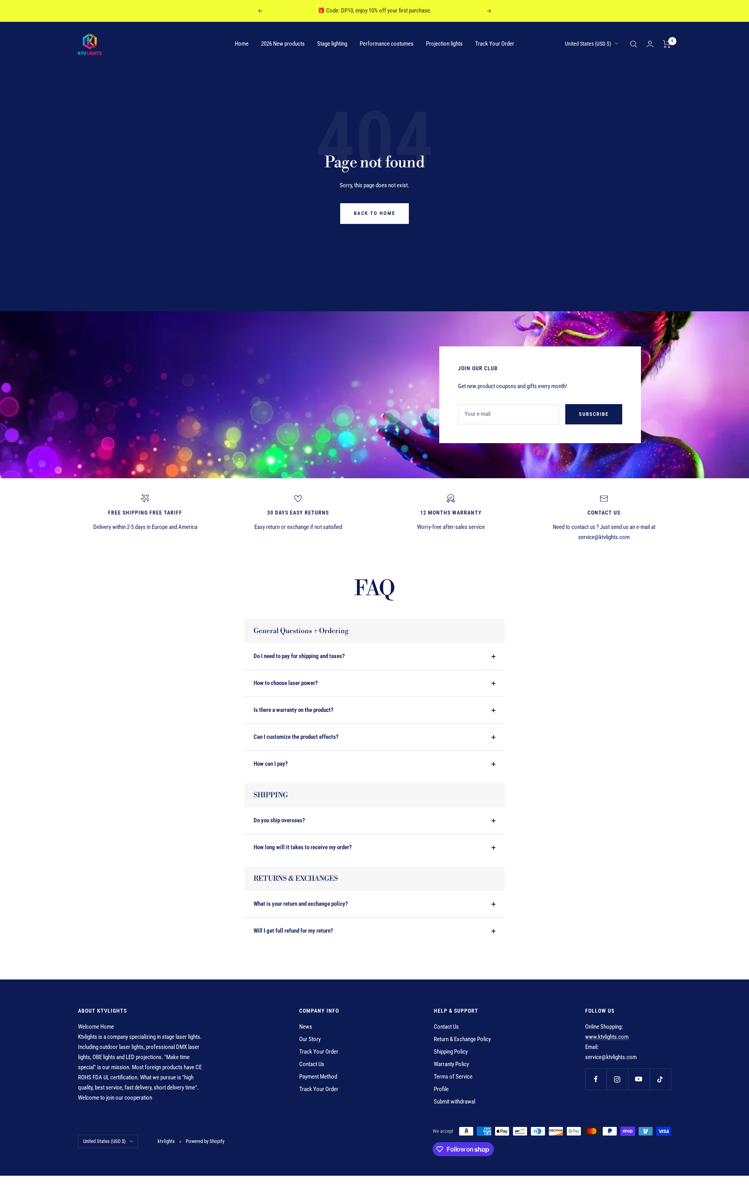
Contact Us (311, 1064)
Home (241, 43)
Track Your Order (494, 43)
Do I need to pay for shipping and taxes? (299, 656)
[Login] (649, 44)
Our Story (310, 1039)
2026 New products (283, 43)
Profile (441, 1089)
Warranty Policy (451, 1064)
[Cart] (667, 44)
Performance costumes (387, 43)
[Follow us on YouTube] (639, 1079)
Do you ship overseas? (279, 820)
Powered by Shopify (205, 1141)
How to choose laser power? (286, 683)
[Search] (633, 44)
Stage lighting (332, 43)
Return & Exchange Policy (462, 1039)
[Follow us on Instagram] (617, 1079)
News (305, 1026)
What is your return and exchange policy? (301, 903)
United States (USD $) (588, 44)
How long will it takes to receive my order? (303, 847)
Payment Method (318, 1076)
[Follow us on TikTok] (660, 1079)
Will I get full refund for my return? (293, 930)
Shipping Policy (451, 1051)
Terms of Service (453, 1076)
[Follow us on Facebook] (596, 1079)
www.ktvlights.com (606, 1036)
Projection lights (444, 43)
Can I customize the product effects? (296, 736)
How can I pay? (271, 763)
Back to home (374, 213)
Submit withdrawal (454, 1101)
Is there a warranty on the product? (294, 709)
